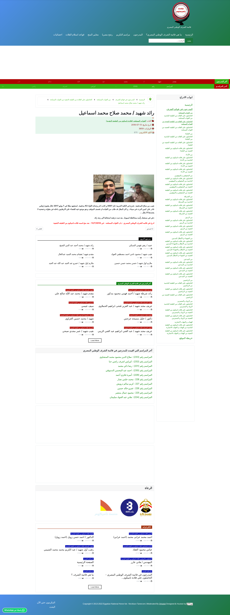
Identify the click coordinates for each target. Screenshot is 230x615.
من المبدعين (188, 259)
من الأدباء (189, 155)
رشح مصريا (107, 34)
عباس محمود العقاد (142, 549)
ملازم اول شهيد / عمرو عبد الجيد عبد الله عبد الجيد (71, 263)
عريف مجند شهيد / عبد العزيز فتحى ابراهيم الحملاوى (125, 306)
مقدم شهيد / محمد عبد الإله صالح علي (74, 293)
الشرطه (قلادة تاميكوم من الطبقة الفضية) (81, 328)
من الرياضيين (188, 280)
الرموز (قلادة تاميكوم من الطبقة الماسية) (140, 534)
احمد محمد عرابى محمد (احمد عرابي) (132, 537)
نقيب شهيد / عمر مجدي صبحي (78, 331)
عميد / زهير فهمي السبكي (140, 245)
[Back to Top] (4, 610)
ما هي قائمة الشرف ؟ (82, 574)
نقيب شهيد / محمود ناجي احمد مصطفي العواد (131, 254)
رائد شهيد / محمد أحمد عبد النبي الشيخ (77, 245)
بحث (189, 41)
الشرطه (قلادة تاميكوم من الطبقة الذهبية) (140, 290)
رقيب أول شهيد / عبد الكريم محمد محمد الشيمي (69, 549)
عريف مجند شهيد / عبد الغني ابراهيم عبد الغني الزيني (125, 331)
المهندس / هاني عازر (141, 562)
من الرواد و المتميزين (185, 301)
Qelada (162, 604)
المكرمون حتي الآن (46, 602)
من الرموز (189, 217)
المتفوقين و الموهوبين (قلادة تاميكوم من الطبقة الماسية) (136, 559)
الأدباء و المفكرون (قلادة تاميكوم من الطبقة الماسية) (137, 546)
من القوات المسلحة (186, 113)
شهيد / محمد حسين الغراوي (79, 318)
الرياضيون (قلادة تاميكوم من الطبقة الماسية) (81, 302)
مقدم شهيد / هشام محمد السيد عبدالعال (76, 254)
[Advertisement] (158, 62)
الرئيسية (189, 34)
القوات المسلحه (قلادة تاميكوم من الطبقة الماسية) (138, 302)
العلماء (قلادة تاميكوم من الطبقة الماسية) (82, 534)
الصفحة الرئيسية (85, 562)
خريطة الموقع (186, 338)
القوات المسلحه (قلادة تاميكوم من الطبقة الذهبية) (126, 121)
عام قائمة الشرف (88, 559)
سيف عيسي (87, 306)
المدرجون (138, 34)
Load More (95, 340)
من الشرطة (188, 196)
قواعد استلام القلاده (75, 34)
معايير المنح (93, 34)
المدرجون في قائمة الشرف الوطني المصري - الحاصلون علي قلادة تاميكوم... (128, 576)
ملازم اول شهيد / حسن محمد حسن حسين (133, 263)
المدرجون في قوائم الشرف (180, 109)
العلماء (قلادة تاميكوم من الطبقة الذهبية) (141, 315)
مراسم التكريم (123, 34)
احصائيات (57, 34)
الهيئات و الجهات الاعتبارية (184, 322)
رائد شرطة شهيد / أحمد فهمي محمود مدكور (129, 293)
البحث (52, 607)
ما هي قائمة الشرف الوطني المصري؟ (164, 34)
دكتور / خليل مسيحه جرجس (138, 318)
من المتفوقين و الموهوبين (184, 175)
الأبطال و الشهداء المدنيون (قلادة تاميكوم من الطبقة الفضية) (76, 315)
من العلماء (189, 134)
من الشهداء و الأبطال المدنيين (182, 238)
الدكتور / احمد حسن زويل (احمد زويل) (74, 537)
